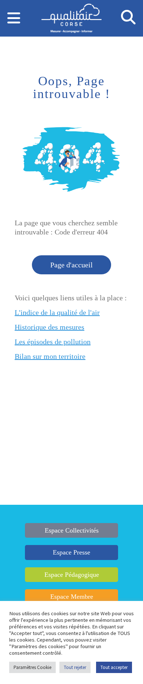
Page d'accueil (71, 265)
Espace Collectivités (72, 530)
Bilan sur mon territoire (50, 356)
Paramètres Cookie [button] (32, 667)
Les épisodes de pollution (53, 342)
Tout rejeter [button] (75, 667)
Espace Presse (71, 552)
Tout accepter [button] (114, 667)
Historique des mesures (49, 327)
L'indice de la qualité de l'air (57, 312)
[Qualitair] (71, 19)
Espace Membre (71, 596)
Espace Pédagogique (71, 574)
